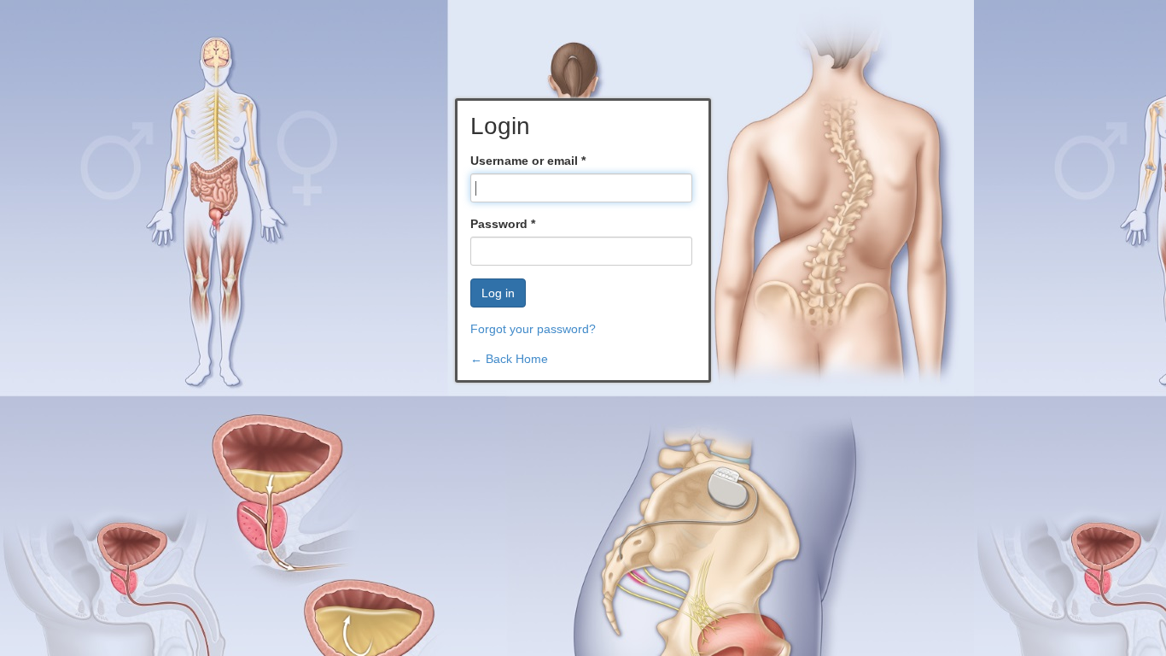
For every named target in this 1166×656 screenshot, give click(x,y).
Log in (498, 293)
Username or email (528, 160)
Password (502, 224)
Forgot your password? (533, 329)
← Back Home (509, 359)
